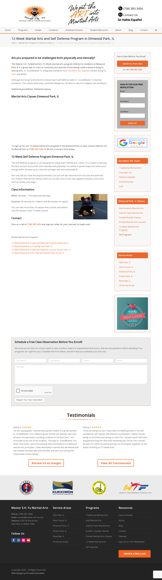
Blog (121, 525)
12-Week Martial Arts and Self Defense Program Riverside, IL (40, 243)
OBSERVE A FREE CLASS (135, 553)
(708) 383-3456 (133, 8)
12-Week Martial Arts (96, 541)
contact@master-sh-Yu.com (30, 517)
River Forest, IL (126, 267)
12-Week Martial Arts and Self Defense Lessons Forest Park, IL (41, 249)
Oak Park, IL (125, 262)
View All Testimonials (116, 463)
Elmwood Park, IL (127, 271)
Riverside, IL (124, 280)
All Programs (92, 547)
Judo (13, 74)
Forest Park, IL (126, 276)
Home (14, 43)
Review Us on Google (46, 463)
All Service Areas (127, 285)
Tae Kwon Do (74, 70)
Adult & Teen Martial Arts (98, 525)
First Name (124, 101)
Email (122, 91)
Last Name (124, 111)
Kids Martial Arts (94, 520)
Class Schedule (126, 515)
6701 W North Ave (29, 520)
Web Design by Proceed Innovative (27, 573)
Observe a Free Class (133, 63)
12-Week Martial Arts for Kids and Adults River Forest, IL (38, 253)
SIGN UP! (132, 123)
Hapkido (85, 70)
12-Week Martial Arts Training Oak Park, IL (31, 246)
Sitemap (122, 536)
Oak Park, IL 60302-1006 (22, 524)
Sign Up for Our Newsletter (132, 541)
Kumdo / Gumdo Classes (97, 531)
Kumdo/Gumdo (126, 181)
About (121, 520)
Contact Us (130, 15)
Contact (122, 531)
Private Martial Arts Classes (99, 536)
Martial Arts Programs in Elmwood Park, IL (36, 43)
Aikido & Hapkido (127, 177)
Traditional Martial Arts (130, 167)
